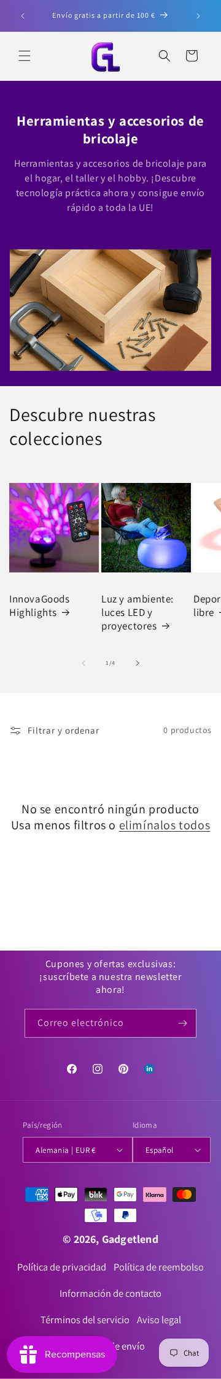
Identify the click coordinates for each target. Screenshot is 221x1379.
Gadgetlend (130, 1239)
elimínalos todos (165, 825)
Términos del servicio (85, 1319)
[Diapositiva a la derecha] (137, 663)
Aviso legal (159, 1319)
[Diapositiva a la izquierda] (83, 663)
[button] (24, 55)
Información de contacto (110, 1293)
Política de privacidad (61, 1267)
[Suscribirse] (182, 1023)
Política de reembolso (159, 1267)
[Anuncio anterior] (22, 15)
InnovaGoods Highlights (39, 605)
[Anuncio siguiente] (198, 15)
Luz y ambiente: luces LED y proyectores (137, 612)
